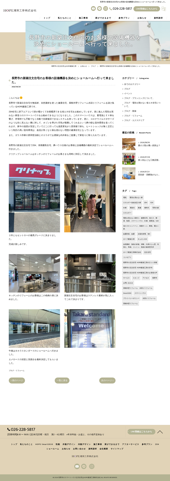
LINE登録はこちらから (146, 8)
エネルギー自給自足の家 (132, 202)
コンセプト (127, 257)
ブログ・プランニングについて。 (139, 98)
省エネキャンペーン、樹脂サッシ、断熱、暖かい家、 (141, 227)
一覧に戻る (62, 380)
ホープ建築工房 (129, 239)
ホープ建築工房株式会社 (132, 252)
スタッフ (136, 278)
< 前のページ (17, 380)
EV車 (125, 207)
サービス (126, 278)
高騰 (139, 207)
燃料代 (146, 207)
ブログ (127, 89)
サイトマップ (117, 448)
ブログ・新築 (130, 111)
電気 (124, 197)
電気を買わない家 (136, 197)
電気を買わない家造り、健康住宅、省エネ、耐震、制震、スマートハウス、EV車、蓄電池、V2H (141, 219)
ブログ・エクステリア (134, 120)
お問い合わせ (128, 283)
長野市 (154, 278)
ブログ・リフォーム (17, 370)
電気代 (132, 207)
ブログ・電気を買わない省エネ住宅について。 (142, 104)
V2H (151, 202)
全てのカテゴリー (132, 84)
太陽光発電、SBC (144, 234)
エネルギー (127, 212)
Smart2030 (127, 293)
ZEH (145, 202)
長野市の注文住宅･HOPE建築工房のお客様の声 (140, 272)
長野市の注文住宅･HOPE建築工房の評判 (137, 267)
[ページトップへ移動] (160, 431)
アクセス (146, 278)
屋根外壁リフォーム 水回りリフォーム (137, 288)
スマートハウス (140, 293)
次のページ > (107, 380)
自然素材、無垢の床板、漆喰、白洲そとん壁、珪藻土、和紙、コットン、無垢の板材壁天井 (141, 246)
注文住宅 (147, 252)
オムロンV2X (142, 239)
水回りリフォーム (149, 298)
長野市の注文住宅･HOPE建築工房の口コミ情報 (140, 262)
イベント (128, 93)
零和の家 (155, 207)
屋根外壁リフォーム (130, 303)
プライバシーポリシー (131, 298)
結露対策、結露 (129, 234)
